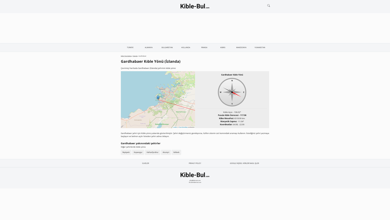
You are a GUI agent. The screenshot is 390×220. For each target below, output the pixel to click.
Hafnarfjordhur (152, 152)
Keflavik (176, 152)
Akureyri (166, 152)
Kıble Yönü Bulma (126, 56)
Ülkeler (145, 163)
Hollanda (185, 47)
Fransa (204, 47)
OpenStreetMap (183, 127)
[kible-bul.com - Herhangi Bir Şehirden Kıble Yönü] (195, 6)
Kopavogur (138, 152)
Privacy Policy (195, 163)
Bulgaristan (167, 47)
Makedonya (241, 47)
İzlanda (135, 56)
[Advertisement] (195, 28)
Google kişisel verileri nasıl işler (244, 163)
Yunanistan (260, 47)
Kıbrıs (222, 47)
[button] (158, 97)
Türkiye (130, 47)
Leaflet (175, 127)
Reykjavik (126, 152)
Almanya (149, 47)
